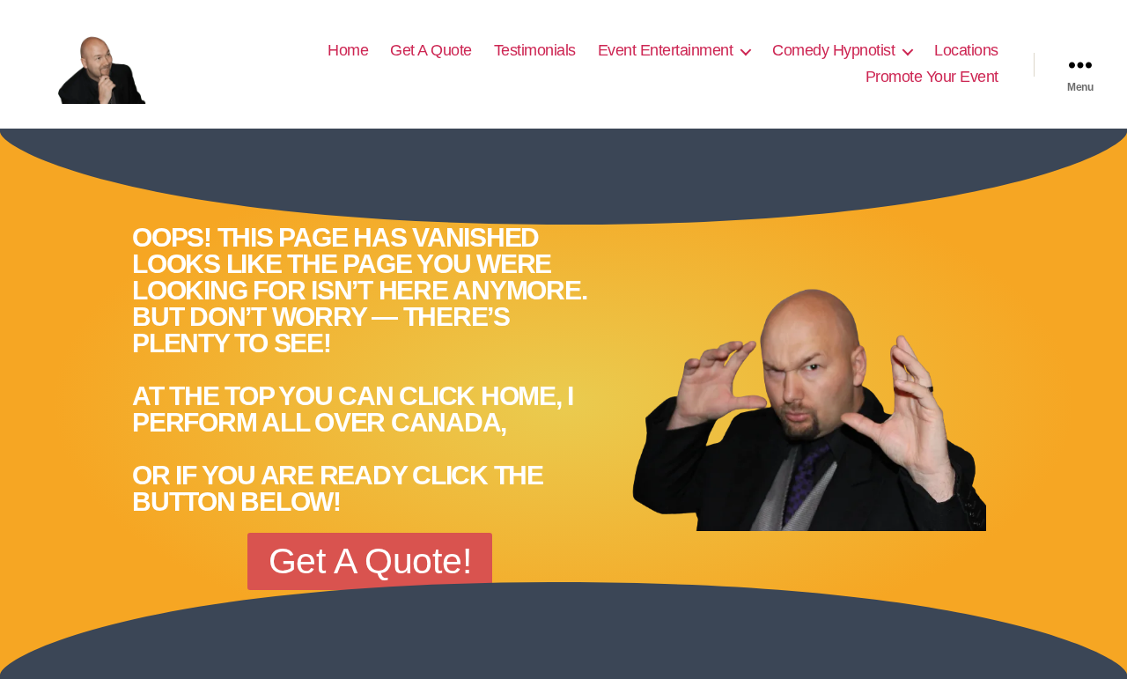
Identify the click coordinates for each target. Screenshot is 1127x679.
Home (348, 50)
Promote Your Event (932, 76)
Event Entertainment (665, 50)
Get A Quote (431, 50)
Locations (966, 50)
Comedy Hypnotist (833, 50)
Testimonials (535, 50)
